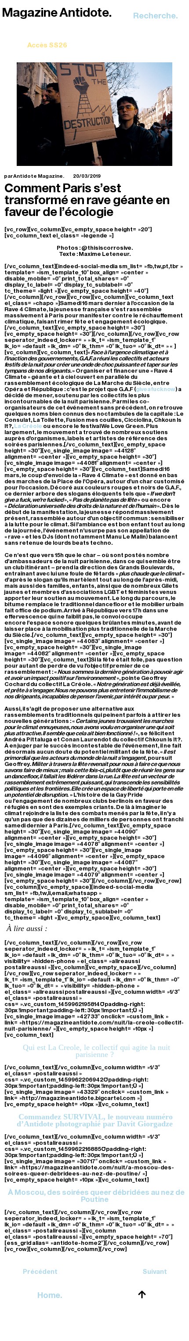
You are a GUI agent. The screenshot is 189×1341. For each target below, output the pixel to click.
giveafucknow (155, 389)
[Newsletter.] (47, 39)
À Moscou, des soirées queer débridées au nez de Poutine (96, 1196)
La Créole (28, 426)
